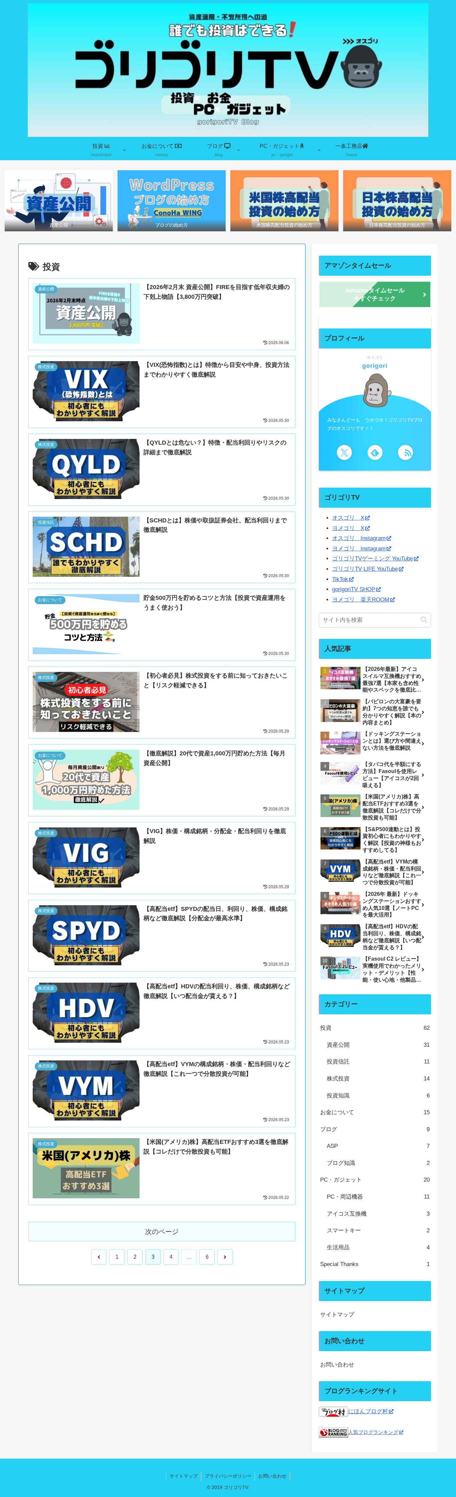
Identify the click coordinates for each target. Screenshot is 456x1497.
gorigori (375, 365)
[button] (424, 620)
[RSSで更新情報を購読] (405, 452)
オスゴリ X (348, 518)
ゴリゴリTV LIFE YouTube (365, 569)
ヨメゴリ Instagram (359, 548)
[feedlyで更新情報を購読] (375, 452)
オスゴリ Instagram (359, 538)
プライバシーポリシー (228, 1476)
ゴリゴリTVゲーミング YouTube (372, 558)
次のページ (162, 1231)
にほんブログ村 (368, 1411)
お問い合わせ (337, 1364)
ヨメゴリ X (348, 528)
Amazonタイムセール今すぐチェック (375, 294)
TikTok (340, 579)
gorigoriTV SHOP (353, 589)
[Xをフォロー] (344, 452)
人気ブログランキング (373, 1432)
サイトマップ (337, 1314)
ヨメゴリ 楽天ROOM (360, 599)
